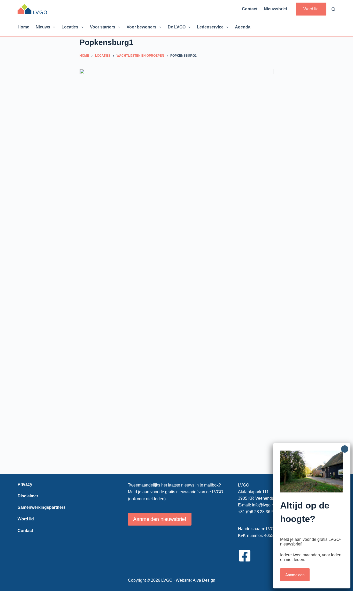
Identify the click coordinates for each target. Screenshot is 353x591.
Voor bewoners (141, 27)
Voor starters (102, 27)
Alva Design (204, 580)
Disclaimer (28, 496)
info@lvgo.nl (263, 505)
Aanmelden (294, 575)
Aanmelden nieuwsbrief (159, 519)
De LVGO (177, 27)
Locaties (70, 27)
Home (23, 27)
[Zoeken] (333, 9)
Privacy (25, 484)
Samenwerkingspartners (42, 507)
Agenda (242, 27)
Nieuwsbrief (275, 9)
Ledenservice (210, 27)
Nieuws (43, 27)
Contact (249, 9)
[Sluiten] (344, 449)
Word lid (311, 9)
